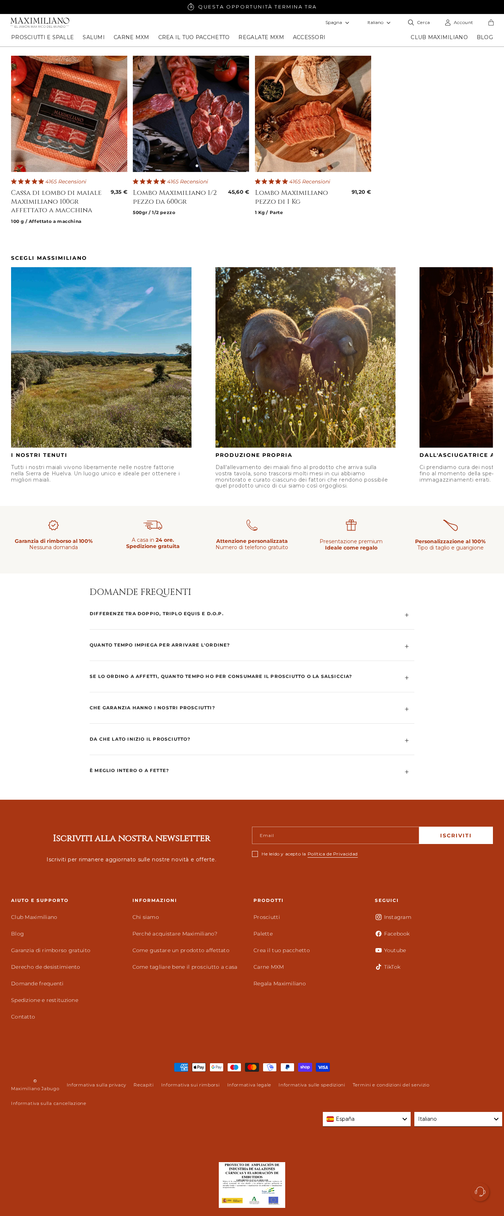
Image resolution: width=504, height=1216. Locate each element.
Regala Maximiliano (279, 983)
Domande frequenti (37, 983)
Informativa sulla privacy (97, 1085)
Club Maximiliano (34, 917)
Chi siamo (145, 917)
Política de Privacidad (333, 854)
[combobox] (367, 1119)
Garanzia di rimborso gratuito (50, 950)
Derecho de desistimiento (45, 967)
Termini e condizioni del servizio (391, 1085)
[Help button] (480, 1192)
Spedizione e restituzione (44, 1000)
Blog (17, 933)
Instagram (398, 917)
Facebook (397, 933)
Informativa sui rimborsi (190, 1085)
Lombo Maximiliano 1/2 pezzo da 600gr (175, 197)
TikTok (392, 967)
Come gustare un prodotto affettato (181, 950)
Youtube (395, 950)
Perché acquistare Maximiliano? (174, 933)
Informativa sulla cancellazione (48, 1103)
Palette (263, 933)
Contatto (23, 1016)
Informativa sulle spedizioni (312, 1085)
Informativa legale (249, 1085)
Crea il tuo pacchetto (281, 950)
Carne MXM (268, 967)
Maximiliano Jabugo (35, 1088)
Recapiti (144, 1085)
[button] (42, 37)
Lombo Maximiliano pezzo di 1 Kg (291, 197)
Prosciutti (266, 917)
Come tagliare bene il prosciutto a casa (185, 967)
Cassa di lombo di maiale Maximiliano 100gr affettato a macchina (56, 201)
